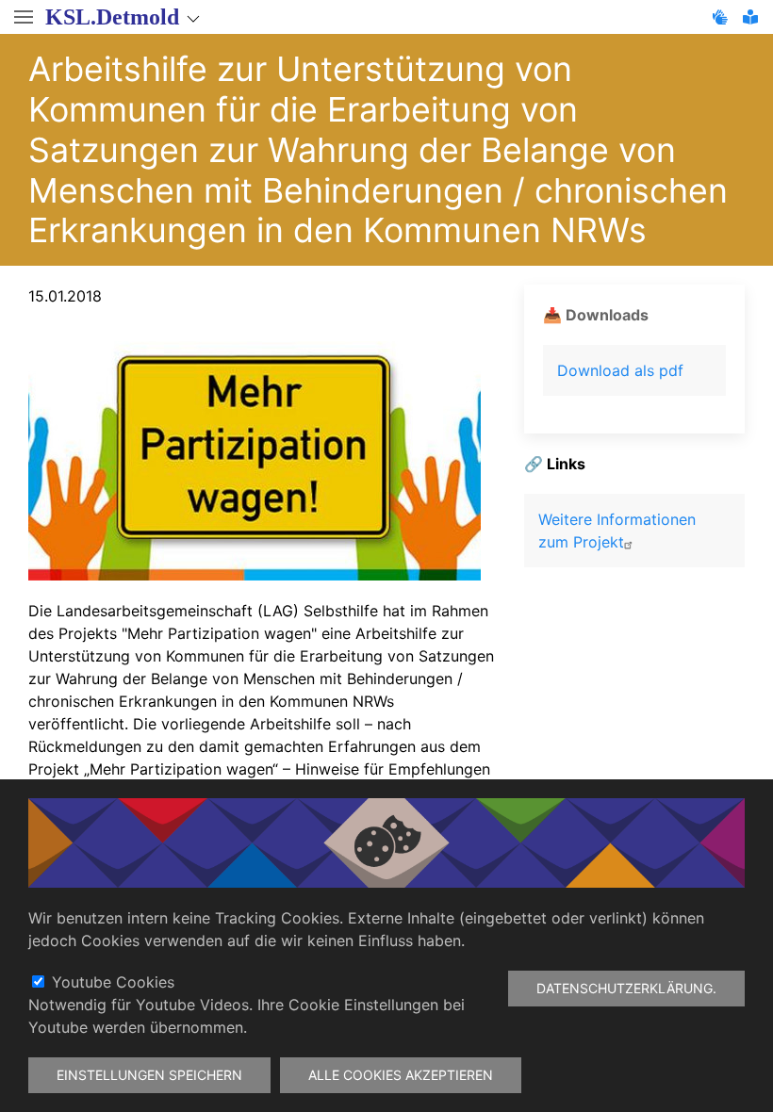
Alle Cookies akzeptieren (400, 1075)
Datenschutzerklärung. (626, 988)
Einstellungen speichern (149, 1075)
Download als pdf (620, 370)
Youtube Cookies (113, 982)
